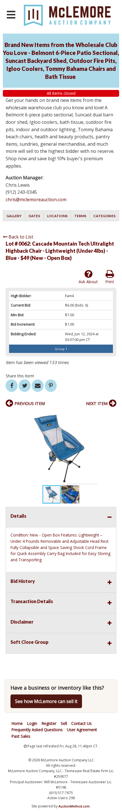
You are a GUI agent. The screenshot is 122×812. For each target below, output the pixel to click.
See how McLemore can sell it (46, 701)
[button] (111, 415)
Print (109, 281)
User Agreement (82, 729)
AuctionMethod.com (74, 806)
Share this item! (20, 376)
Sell (64, 723)
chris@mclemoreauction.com (36, 199)
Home (17, 723)
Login (32, 723)
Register (48, 723)
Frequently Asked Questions (37, 729)
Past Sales (20, 736)
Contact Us (81, 723)
